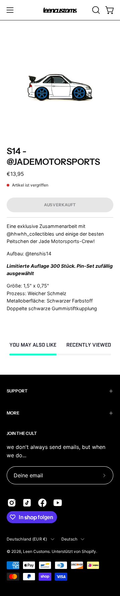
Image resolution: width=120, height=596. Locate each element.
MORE (13, 412)
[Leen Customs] (60, 10)
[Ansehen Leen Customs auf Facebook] (42, 503)
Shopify (89, 551)
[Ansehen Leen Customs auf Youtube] (58, 503)
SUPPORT (17, 390)
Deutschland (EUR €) (27, 539)
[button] (95, 10)
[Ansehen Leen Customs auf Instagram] (12, 503)
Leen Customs (36, 551)
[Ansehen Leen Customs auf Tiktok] (27, 503)
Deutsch (69, 539)
